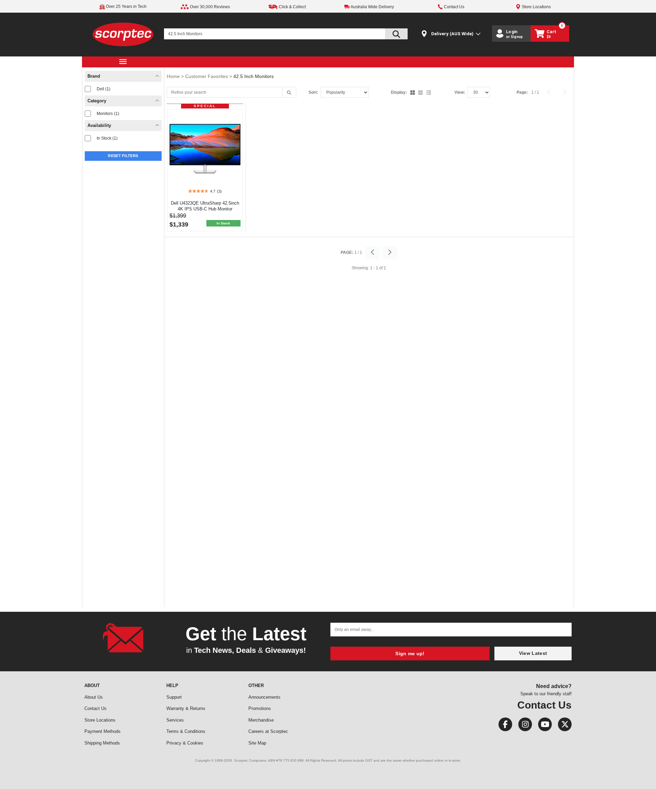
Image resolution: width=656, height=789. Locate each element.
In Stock (107, 138)
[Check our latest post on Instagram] (523, 726)
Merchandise (261, 720)
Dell (103, 89)
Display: (399, 92)
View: (459, 92)
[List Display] (429, 93)
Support (174, 697)
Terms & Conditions (185, 731)
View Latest (533, 653)
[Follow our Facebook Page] (503, 726)
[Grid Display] (413, 93)
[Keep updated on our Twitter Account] (562, 726)
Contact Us (95, 708)
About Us (93, 697)
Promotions (259, 708)
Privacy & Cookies (184, 743)
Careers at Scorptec (268, 731)
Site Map (257, 743)
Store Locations (99, 720)
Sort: (313, 92)
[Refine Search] (289, 92)
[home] (123, 34)
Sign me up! (409, 653)
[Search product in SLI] (396, 33)
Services (175, 720)
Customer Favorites (207, 76)
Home (174, 76)
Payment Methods (102, 731)
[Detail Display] (421, 93)
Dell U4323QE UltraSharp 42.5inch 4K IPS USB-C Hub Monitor (205, 206)
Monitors (108, 113)
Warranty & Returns (185, 708)
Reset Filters (123, 156)
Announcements (264, 697)
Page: (522, 92)
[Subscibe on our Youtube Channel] (543, 726)
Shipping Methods (102, 743)
